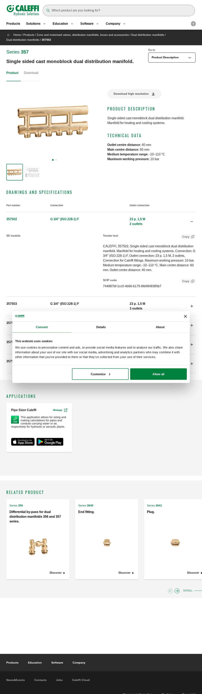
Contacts (40, 680)
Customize (98, 374)
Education (35, 662)
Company (79, 662)
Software (57, 662)
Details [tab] (101, 327)
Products (13, 23)
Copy (185, 236)
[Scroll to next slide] (177, 590)
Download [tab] (31, 73)
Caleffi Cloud (81, 680)
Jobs (59, 680)
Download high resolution (131, 93)
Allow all (158, 374)
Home (17, 34)
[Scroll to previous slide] (170, 590)
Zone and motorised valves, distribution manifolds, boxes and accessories (83, 34)
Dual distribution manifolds (147, 34)
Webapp (57, 410)
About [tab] (160, 327)
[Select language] (193, 23)
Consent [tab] (42, 327)
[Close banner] (185, 316)
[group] (14, 172)
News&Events (15, 680)
